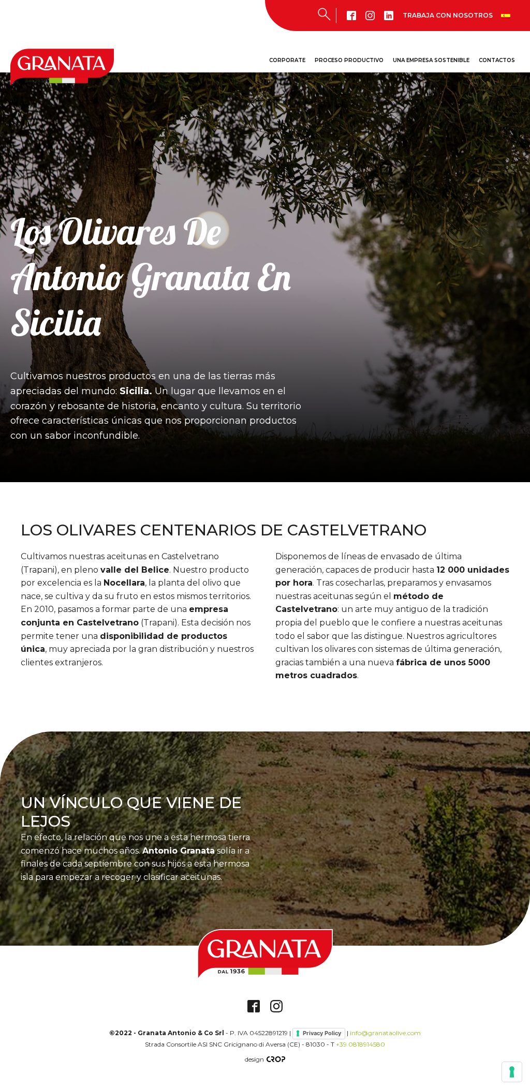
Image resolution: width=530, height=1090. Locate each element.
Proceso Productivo (349, 60)
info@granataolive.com (385, 1033)
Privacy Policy (322, 1033)
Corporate (287, 60)
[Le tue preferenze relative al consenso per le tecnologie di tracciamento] (512, 1072)
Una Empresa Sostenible (431, 60)
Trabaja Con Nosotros (448, 15)
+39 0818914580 (360, 1044)
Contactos (497, 60)
